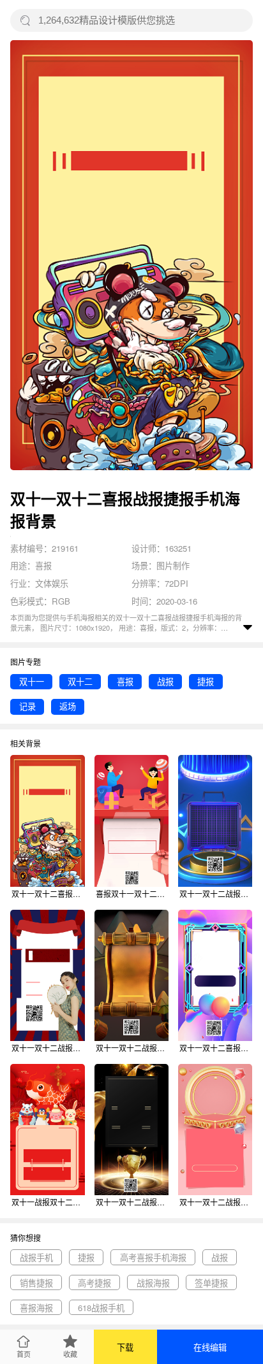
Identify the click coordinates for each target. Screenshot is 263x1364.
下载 (125, 1347)
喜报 (125, 681)
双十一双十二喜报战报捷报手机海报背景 (47, 893)
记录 (27, 706)
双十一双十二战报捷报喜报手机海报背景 (47, 1047)
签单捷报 (211, 1283)
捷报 (205, 681)
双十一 (31, 681)
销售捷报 (36, 1283)
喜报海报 (36, 1308)
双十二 (80, 681)
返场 (67, 706)
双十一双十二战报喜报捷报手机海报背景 (215, 893)
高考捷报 (94, 1283)
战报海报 (153, 1283)
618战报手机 (101, 1308)
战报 (165, 681)
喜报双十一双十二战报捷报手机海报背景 (132, 893)
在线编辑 (210, 1347)
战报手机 (36, 1257)
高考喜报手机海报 (153, 1257)
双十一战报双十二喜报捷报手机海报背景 (47, 1201)
